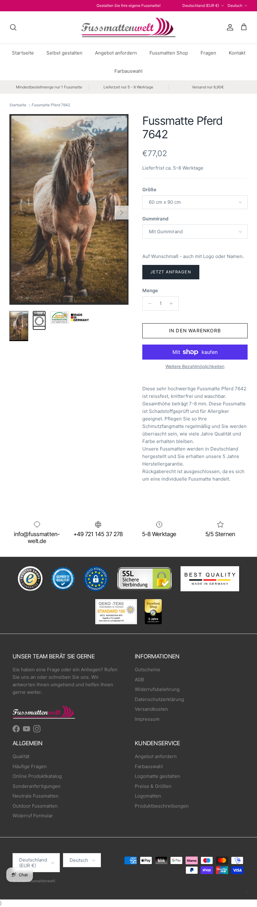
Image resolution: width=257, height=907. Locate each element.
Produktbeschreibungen (162, 806)
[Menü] (247, 894)
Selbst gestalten (64, 53)
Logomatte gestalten (157, 776)
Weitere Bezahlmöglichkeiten (194, 366)
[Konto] (229, 27)
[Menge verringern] (148, 303)
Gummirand (155, 219)
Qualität (21, 756)
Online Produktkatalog (37, 776)
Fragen (208, 53)
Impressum (147, 719)
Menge (150, 290)
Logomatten (148, 796)
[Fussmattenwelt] (128, 27)
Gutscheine (147, 669)
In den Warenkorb (195, 331)
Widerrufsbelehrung (157, 689)
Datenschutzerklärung (159, 699)
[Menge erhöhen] (172, 303)
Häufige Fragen (30, 766)
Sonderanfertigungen (36, 786)
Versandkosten (151, 709)
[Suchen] (13, 27)
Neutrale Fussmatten (36, 796)
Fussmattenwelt (41, 880)
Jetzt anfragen (170, 271)
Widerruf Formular (33, 816)
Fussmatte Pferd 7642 (51, 105)
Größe (149, 189)
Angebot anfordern (116, 53)
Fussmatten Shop (168, 53)
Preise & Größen (153, 786)
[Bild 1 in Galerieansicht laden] (68, 209)
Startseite (23, 53)
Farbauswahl (128, 71)
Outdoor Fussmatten (35, 806)
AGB (139, 680)
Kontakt (237, 53)
